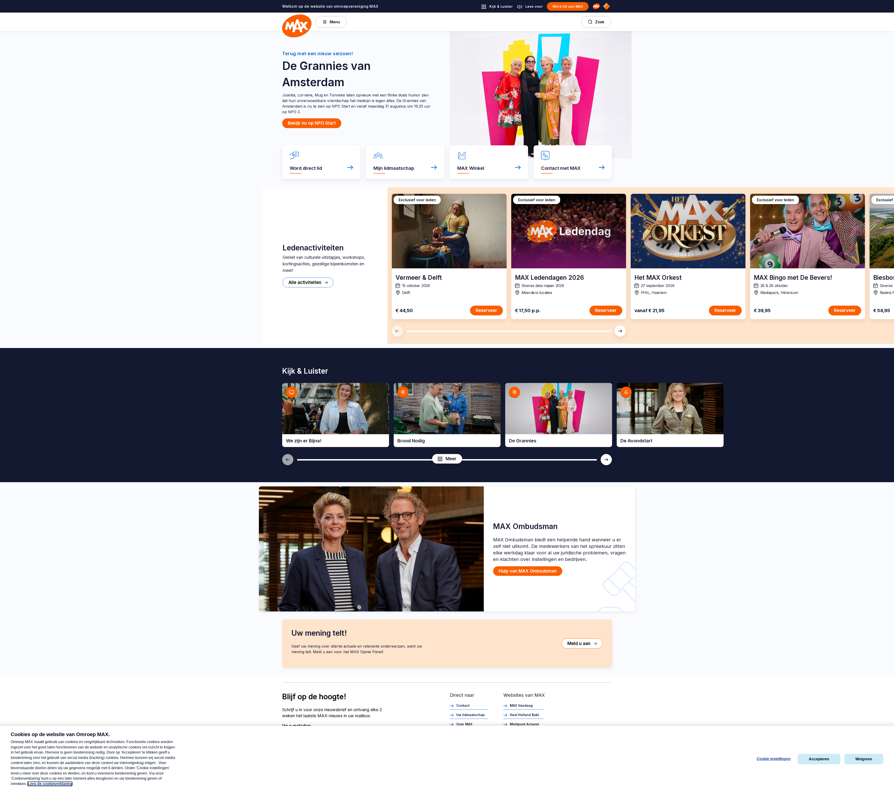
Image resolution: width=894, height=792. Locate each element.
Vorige (397, 331)
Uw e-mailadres (296, 725)
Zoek (599, 22)
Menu (335, 22)
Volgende (620, 331)
